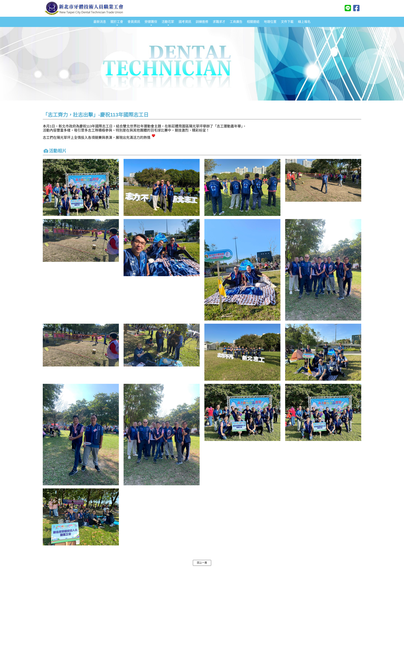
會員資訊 (134, 22)
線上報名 (304, 22)
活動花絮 (168, 22)
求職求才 (219, 22)
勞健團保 (151, 22)
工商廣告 (236, 22)
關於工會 (116, 22)
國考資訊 (185, 22)
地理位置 (270, 22)
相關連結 (253, 22)
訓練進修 (202, 22)
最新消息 (99, 22)
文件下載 (287, 22)
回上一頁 (202, 562)
